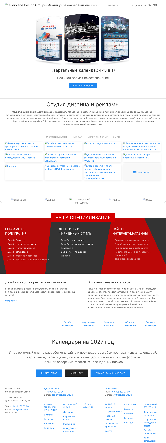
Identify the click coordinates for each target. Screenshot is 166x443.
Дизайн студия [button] (52, 5)
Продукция (130, 404)
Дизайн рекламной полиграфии (50, 407)
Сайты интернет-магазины (130, 231)
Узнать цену (76, 373)
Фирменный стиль (69, 418)
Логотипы (68, 412)
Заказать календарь (83, 85)
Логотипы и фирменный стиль (75, 231)
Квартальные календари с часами (150, 422)
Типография (111, 388)
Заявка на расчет (110, 405)
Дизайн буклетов (16, 240)
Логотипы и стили (98, 137)
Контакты (113, 5)
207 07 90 (19, 406)
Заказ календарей (150, 439)
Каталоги (48, 419)
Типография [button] (74, 5)
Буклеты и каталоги (56, 137)
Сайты (116, 137)
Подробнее (11, 300)
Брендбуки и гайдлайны (73, 252)
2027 (44, 321)
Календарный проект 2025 (151, 405)
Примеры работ (49, 373)
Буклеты (48, 414)
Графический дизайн (70, 405)
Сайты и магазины (88, 405)
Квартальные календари (150, 413)
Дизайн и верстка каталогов (22, 244)
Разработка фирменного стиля (77, 244)
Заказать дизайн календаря (110, 373)
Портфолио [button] (94, 5)
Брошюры (49, 423)
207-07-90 (144, 5)
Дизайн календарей (18, 252)
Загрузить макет (113, 411)
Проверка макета (110, 417)
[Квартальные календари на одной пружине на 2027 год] (83, 38)
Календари (77, 137)
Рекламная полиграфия (16, 231)
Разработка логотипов (72, 240)
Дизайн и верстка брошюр (21, 248)
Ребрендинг (67, 248)
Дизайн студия (51, 388)
